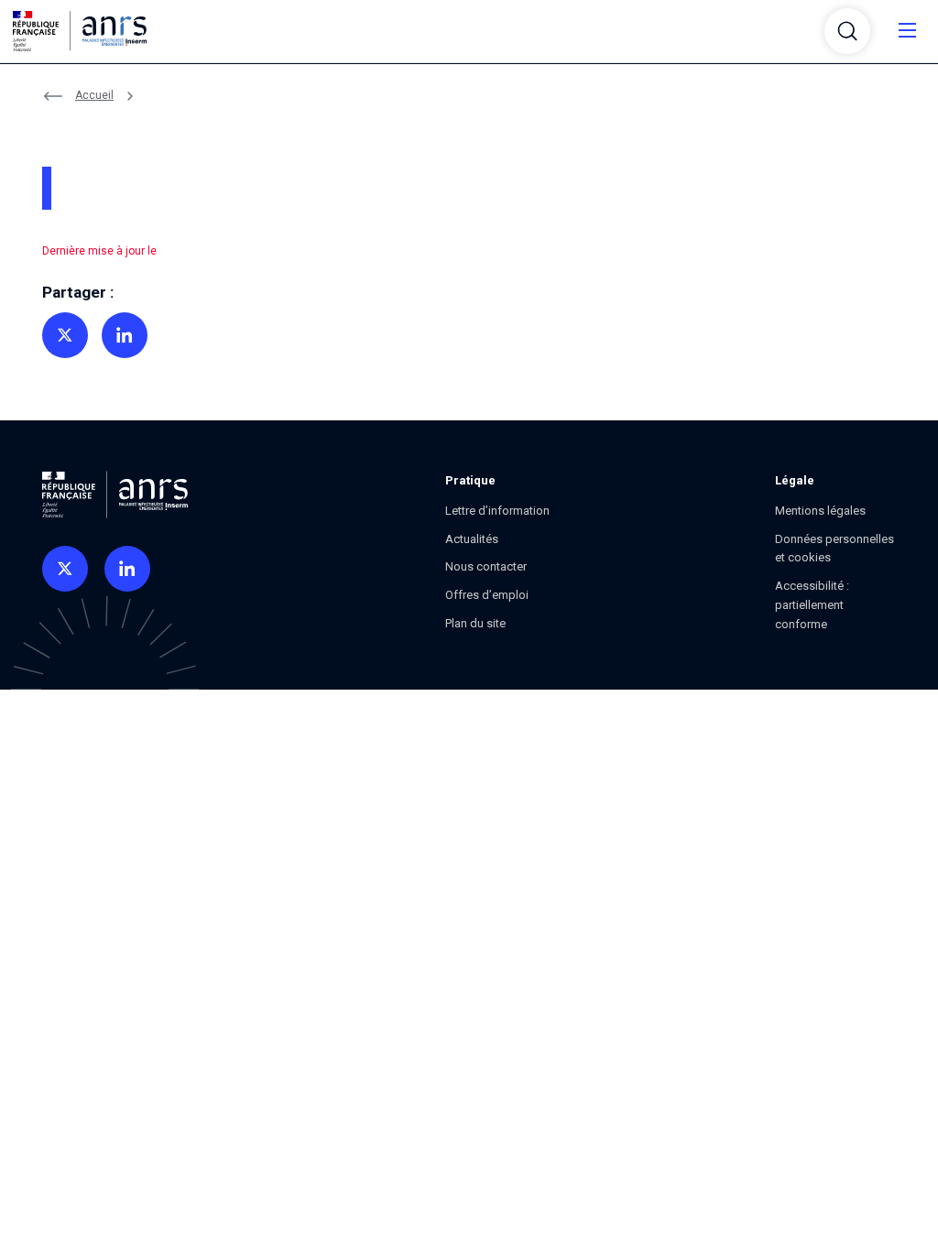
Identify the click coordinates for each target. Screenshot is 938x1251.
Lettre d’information (497, 510)
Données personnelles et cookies (834, 548)
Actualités (471, 539)
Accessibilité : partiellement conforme (812, 605)
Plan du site (475, 623)
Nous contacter (486, 566)
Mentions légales (820, 510)
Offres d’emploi (487, 595)
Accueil (94, 95)
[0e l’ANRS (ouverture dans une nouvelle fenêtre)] (65, 569)
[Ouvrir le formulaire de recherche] (847, 31)
